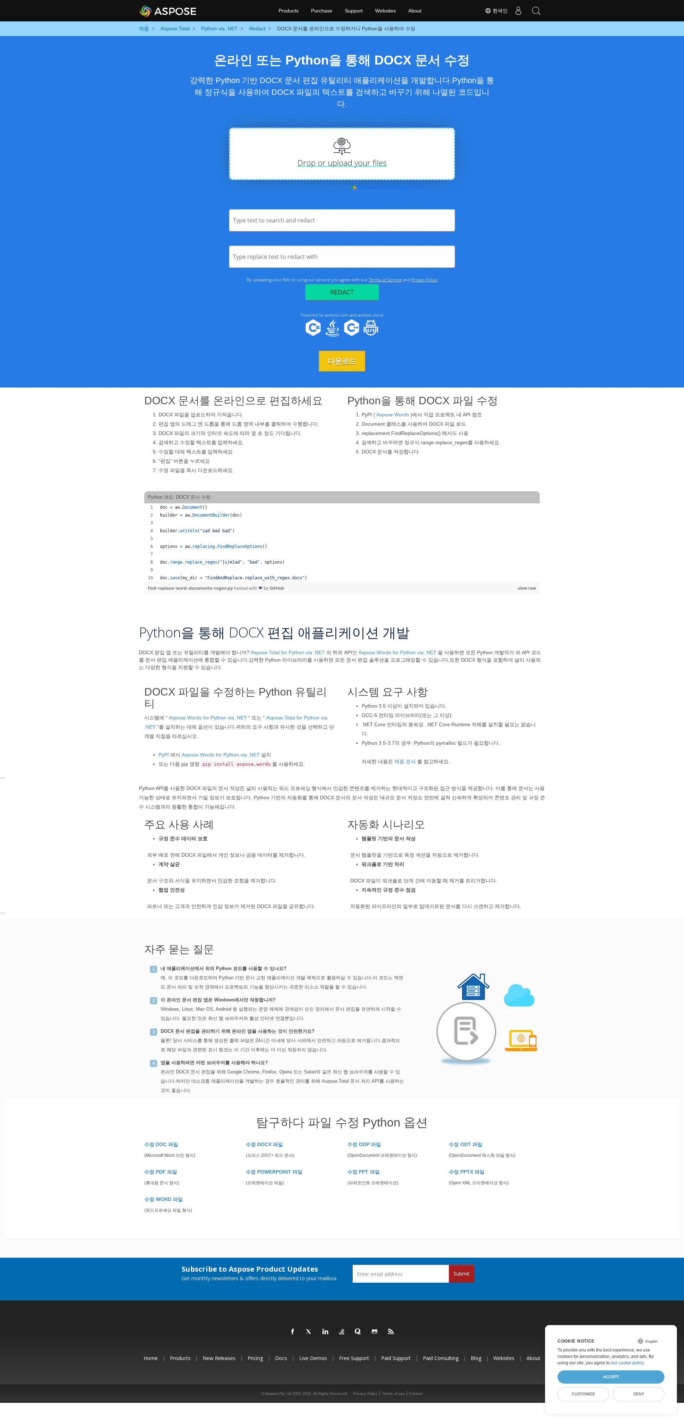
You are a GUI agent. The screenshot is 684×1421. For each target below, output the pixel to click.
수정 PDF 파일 (160, 1172)
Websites (385, 11)
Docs (281, 1358)
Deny (638, 1394)
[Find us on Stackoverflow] (342, 1332)
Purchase (321, 11)
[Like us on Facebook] (292, 1332)
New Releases (219, 1358)
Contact (416, 1393)
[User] (518, 10)
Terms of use (393, 1393)
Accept (611, 1377)
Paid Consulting (440, 1358)
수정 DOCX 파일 (264, 1144)
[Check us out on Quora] (358, 1332)
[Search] (536, 10)
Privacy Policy (365, 1393)
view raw (527, 588)
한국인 (499, 11)
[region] (342, 542)
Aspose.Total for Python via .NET (288, 652)
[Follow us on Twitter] (309, 1332)
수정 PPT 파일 (363, 1172)
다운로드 (342, 361)
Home (151, 1358)
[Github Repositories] (374, 1332)
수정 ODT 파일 (465, 1144)
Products (289, 11)
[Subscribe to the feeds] (391, 1332)
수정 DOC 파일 (161, 1144)
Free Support (354, 1358)
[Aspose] (168, 11)
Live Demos (313, 1358)
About (414, 11)
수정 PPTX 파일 (466, 1172)
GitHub (277, 588)
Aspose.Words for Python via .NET (397, 652)
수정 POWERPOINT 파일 (274, 1172)
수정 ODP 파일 (364, 1144)
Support (354, 11)
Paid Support (396, 1358)
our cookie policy (627, 1362)
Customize (583, 1394)
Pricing (255, 1358)
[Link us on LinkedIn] (325, 1332)
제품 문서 (405, 761)
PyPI (164, 755)
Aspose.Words (392, 414)
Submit (462, 1273)
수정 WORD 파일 (163, 1199)
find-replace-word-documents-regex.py (191, 588)
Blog (476, 1358)
